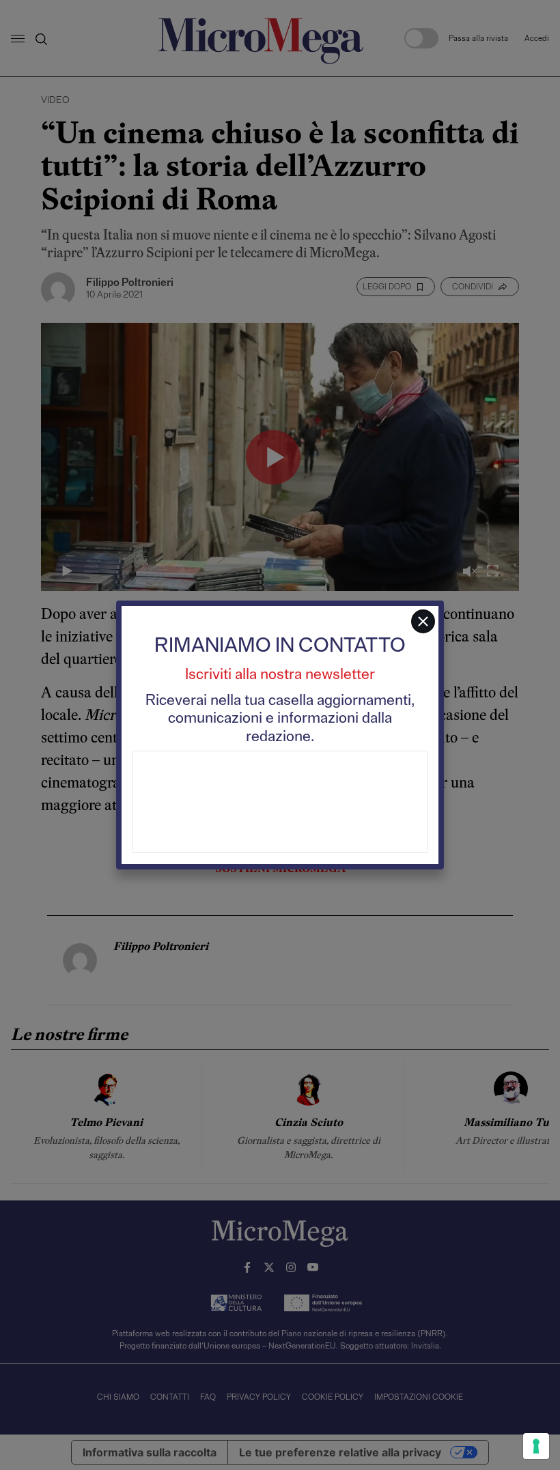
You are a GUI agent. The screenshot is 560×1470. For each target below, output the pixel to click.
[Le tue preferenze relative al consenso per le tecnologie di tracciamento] (536, 1446)
